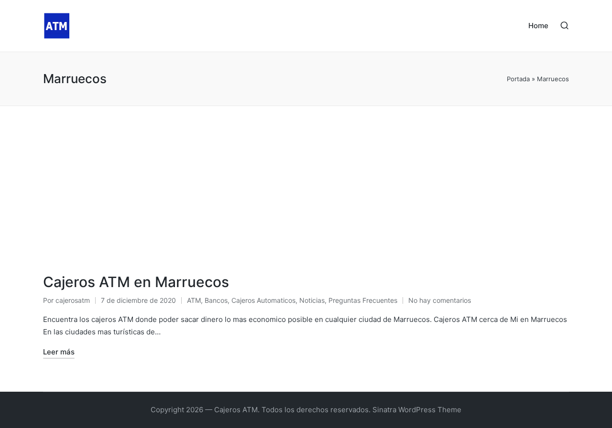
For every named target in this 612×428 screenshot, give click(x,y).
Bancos (216, 300)
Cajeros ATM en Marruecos (136, 281)
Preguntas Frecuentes (362, 300)
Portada (518, 79)
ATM (194, 300)
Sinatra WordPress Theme (416, 409)
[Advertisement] (306, 178)
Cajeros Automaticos (263, 300)
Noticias (312, 300)
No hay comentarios (439, 300)
